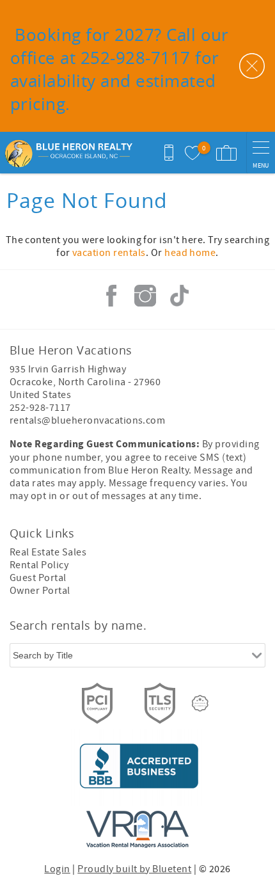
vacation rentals (109, 252)
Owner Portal (40, 590)
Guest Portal (38, 577)
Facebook (111, 295)
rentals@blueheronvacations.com (87, 420)
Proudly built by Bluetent (134, 869)
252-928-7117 (40, 407)
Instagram (145, 295)
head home (190, 252)
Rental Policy (39, 565)
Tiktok (179, 295)
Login (57, 869)
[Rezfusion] (200, 703)
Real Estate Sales (48, 552)
